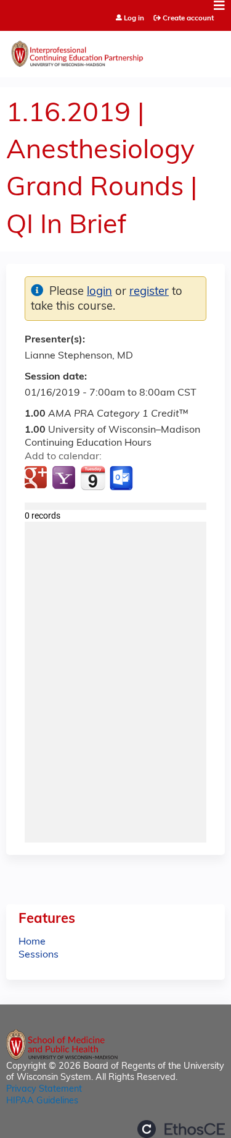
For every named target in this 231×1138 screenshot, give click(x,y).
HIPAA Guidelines (42, 1101)
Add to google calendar (37, 478)
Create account (188, 18)
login (99, 292)
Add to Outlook (122, 478)
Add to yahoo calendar (65, 478)
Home (32, 942)
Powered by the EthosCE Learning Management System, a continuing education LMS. (181, 1129)
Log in (134, 18)
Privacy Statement (44, 1089)
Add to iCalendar (92, 477)
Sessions (38, 955)
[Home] (115, 51)
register (149, 292)
